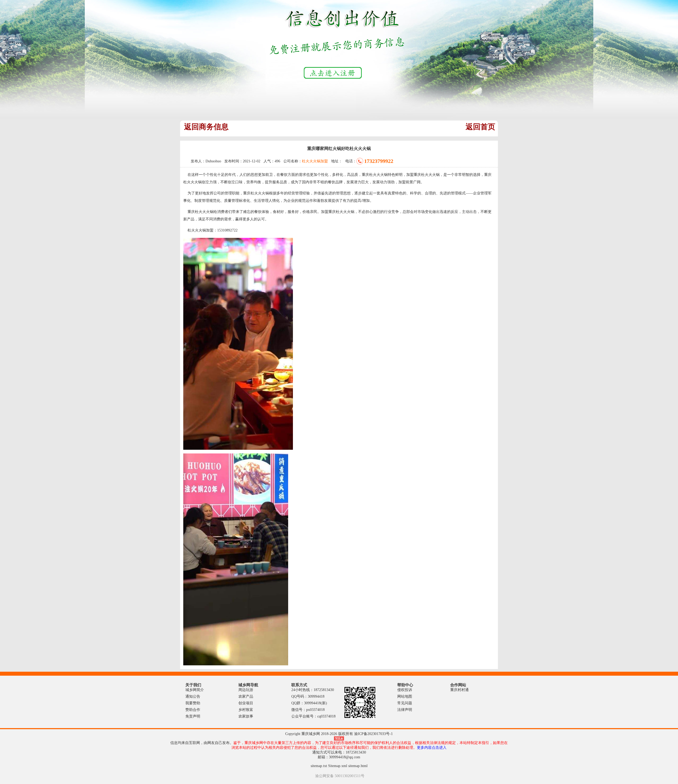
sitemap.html (358, 766)
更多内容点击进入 (432, 748)
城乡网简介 (194, 690)
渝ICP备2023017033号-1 (373, 734)
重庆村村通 (459, 690)
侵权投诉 (404, 690)
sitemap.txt (319, 766)
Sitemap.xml (337, 766)
